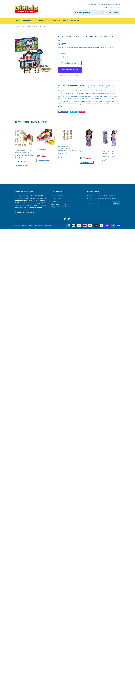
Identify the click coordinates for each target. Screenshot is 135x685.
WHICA (48, 225)
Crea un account (115, 8)
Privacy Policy (56, 198)
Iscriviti (116, 203)
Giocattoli (28, 21)
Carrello (115, 12)
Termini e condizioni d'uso (60, 196)
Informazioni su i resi (58, 204)
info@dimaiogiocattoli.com (61, 207)
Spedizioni (55, 201)
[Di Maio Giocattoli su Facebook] (65, 220)
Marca (41, 21)
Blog (65, 21)
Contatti (75, 21)
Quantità (61, 53)
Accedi (105, 8)
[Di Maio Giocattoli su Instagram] (69, 220)
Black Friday (54, 21)
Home (17, 21)
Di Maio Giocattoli (26, 225)
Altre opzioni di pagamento (70, 75)
